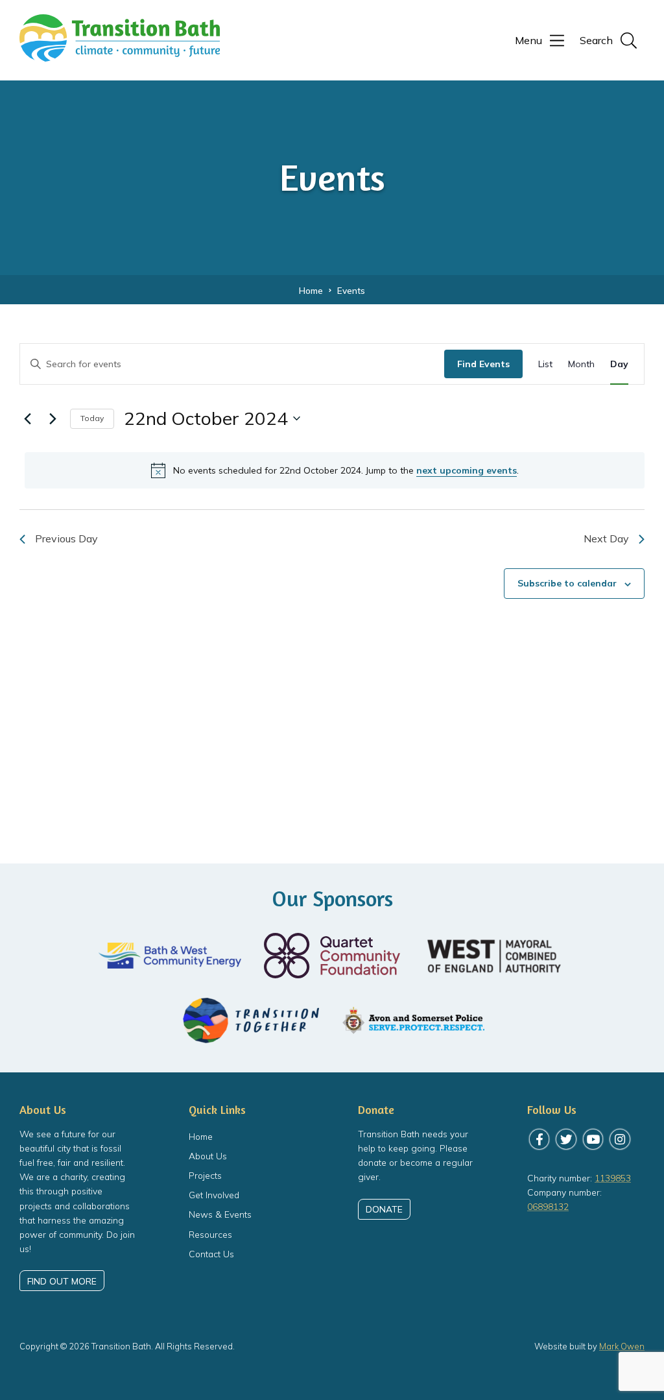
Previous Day (66, 538)
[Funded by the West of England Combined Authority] (494, 955)
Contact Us (211, 1253)
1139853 (613, 1177)
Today (92, 418)
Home (201, 1136)
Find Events (483, 364)
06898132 (548, 1206)
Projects (205, 1175)
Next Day (606, 538)
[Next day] (52, 418)
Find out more (62, 1280)
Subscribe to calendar (567, 583)
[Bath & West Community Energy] (170, 956)
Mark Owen (622, 1346)
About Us (208, 1155)
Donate (384, 1208)
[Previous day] (27, 418)
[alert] (335, 470)
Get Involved (214, 1194)
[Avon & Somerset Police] (413, 1021)
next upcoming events (466, 470)
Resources (210, 1234)
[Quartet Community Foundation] (332, 955)
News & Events (220, 1214)
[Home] (119, 55)
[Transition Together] (251, 1020)
